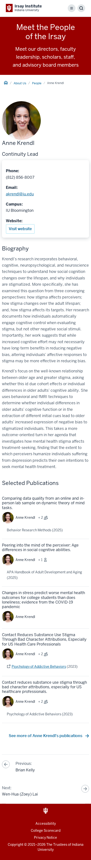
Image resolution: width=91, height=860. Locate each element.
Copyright (15, 844)
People (36, 83)
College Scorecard (45, 830)
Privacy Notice (45, 837)
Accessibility (45, 823)
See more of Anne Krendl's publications (46, 735)
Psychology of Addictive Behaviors (39, 666)
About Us (20, 83)
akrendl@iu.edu (20, 194)
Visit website (20, 228)
